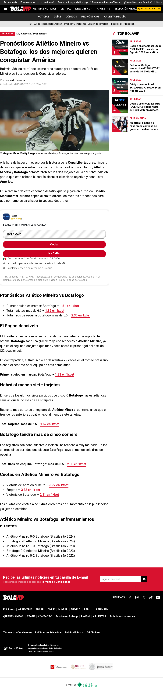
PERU (87, 609)
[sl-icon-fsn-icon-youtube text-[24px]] (158, 597)
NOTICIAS (43, 16)
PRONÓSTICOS (90, 16)
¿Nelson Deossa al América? (138, 2)
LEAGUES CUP (83, 8)
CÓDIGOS (71, 16)
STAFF (31, 616)
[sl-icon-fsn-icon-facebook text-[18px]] (130, 597)
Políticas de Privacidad (48, 632)
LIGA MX (66, 8)
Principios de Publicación (122, 24)
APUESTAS (103, 8)
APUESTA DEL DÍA (115, 16)
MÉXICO (76, 609)
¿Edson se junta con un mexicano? (36, 2)
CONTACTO (45, 616)
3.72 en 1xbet (58, 485)
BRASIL (40, 609)
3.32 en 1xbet (30, 490)
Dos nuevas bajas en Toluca (106, 2)
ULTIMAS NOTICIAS (44, 8)
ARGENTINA (25, 609)
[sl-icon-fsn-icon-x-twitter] (144, 597)
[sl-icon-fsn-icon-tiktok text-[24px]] (151, 597)
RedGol (85, 616)
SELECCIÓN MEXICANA (128, 8)
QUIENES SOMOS (13, 616)
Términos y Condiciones (56, 581)
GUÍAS (57, 16)
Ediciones (9, 609)
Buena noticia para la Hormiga (73, 2)
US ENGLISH (101, 609)
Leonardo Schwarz (15, 80)
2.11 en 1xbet (49, 494)
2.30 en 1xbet (80, 315)
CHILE (51, 609)
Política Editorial (74, 632)
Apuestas (26, 33)
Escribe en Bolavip (67, 616)
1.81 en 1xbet (69, 306)
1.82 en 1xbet (54, 310)
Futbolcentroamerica (122, 616)
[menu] (5, 9)
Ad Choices (93, 632)
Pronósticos (40, 33)
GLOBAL (63, 609)
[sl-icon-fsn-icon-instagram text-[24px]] (137, 597)
